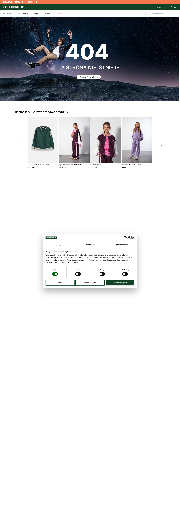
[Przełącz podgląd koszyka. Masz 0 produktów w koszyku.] (175, 7)
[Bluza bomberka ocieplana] (43, 140)
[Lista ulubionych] (170, 7)
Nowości (47, 13)
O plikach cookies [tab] (121, 245)
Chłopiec (36, 13)
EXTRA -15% (19, 2)
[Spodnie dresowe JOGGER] (137, 140)
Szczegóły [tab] (90, 245)
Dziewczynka (22, 13)
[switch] (78, 274)
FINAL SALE (7, 2)
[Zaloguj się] (165, 7)
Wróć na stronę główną (89, 77)
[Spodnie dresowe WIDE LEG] (74, 140)
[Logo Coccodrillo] (13, 7)
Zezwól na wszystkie (120, 283)
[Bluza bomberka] (105, 140)
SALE (58, 13)
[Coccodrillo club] (159, 7)
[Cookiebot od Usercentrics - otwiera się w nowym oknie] (125, 237)
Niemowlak (7, 13)
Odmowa (60, 283)
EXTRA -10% (32, 2)
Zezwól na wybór (90, 283)
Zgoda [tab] (58, 245)
